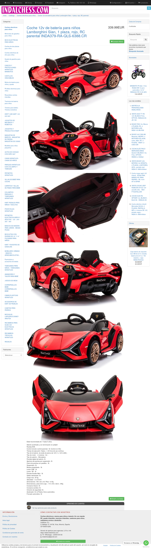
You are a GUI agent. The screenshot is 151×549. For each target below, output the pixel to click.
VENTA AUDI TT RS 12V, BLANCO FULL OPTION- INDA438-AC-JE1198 (139, 117)
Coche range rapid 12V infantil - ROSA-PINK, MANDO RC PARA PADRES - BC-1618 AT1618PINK (139, 177)
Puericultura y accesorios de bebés (11, 260)
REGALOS (8, 342)
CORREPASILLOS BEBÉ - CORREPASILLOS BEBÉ (11, 288)
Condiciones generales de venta (13, 533)
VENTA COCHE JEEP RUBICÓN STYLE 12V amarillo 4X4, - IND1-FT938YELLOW (139, 189)
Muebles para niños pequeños (11, 147)
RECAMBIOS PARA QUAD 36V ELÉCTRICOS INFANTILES (11, 326)
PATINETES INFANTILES (9, 174)
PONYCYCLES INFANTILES (9, 210)
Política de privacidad (9, 524)
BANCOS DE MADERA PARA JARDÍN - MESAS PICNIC (12, 228)
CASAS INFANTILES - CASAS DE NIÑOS (12, 159)
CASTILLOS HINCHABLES (9, 77)
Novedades (132, 57)
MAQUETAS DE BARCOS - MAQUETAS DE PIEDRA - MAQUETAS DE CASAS (12, 138)
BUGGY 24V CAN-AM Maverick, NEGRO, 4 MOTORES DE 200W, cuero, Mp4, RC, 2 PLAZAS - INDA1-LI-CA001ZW (139, 139)
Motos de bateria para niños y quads (12, 83)
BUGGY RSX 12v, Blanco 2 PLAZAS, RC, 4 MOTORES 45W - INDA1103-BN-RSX (140, 127)
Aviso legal (6, 520)
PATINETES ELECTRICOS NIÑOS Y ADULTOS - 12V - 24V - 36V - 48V (12, 218)
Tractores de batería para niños (11, 102)
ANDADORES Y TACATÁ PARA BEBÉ (11, 275)
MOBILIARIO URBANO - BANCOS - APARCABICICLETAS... (12, 253)
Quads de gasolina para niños (12, 60)
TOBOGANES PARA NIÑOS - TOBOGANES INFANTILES (12, 268)
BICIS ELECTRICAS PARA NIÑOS (11, 41)
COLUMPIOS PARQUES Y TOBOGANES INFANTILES (9, 195)
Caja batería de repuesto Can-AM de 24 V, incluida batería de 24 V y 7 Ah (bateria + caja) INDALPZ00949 (138, 256)
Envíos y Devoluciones (10, 516)
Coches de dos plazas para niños (12, 47)
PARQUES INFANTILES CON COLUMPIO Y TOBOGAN (12, 167)
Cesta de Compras (135, 22)
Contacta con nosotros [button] (63, 541)
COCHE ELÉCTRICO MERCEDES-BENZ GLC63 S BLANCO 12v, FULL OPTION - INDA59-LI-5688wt (139, 153)
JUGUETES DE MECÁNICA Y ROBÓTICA (10, 122)
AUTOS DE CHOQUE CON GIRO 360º (12, 153)
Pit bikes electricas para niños (12, 90)
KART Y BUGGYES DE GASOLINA (12, 246)
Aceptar (105, 545)
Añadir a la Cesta (117, 499)
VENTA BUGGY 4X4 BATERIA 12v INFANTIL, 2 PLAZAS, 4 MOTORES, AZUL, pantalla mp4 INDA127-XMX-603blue (140, 165)
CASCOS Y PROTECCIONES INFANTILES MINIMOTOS (10, 68)
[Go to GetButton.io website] (146, 547)
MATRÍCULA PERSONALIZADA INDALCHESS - (137, 108)
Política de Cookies (9, 528)
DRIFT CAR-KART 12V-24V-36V (12, 115)
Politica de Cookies (115, 545)
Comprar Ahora (117, 42)
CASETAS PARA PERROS (10, 309)
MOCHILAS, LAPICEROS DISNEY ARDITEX (11, 316)
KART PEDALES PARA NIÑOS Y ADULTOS (12, 204)
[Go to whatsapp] (146, 543)
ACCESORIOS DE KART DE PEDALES (11, 303)
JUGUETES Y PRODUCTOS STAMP (12, 130)
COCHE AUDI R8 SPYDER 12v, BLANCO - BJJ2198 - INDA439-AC (140, 198)
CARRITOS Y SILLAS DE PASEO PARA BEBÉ (12, 187)
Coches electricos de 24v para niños (11, 54)
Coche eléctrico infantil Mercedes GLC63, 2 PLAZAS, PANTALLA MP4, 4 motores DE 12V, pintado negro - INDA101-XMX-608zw (140, 209)
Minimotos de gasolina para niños (12, 35)
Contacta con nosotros (10, 537)
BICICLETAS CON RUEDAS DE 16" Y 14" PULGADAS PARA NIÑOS (12, 237)
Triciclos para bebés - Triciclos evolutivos (12, 109)
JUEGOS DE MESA (11, 281)
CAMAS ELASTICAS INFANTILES (11, 296)
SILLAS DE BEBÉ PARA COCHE (12, 180)
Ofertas (131, 223)
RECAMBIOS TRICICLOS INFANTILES (9, 335)
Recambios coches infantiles (11, 96)
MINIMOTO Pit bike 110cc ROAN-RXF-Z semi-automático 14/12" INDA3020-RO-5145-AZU (138, 89)
